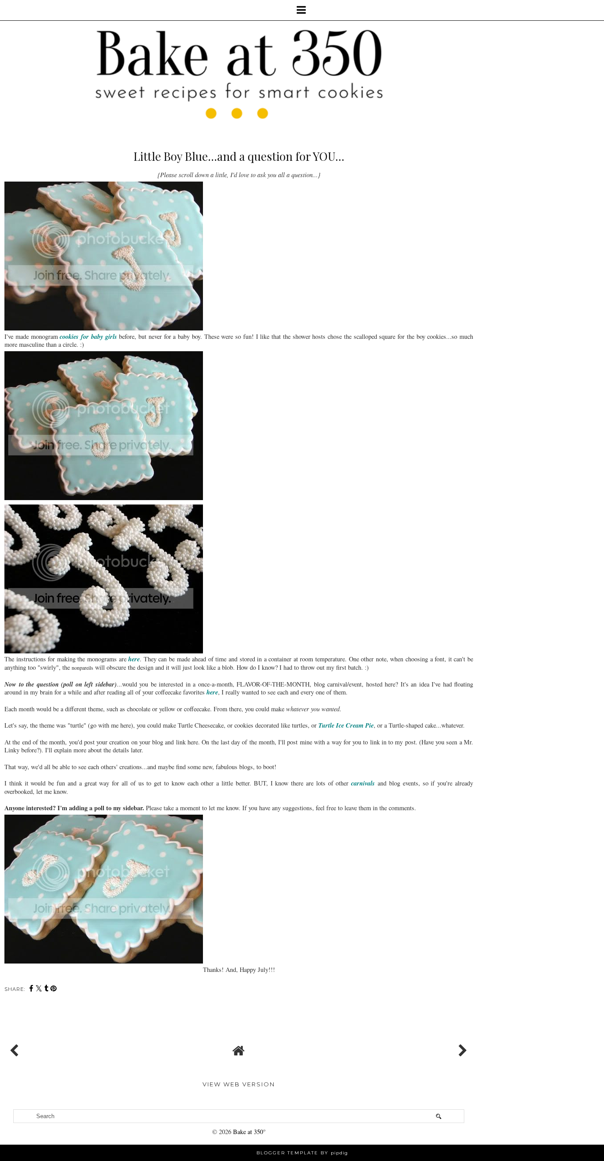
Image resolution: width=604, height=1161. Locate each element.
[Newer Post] (16, 1048)
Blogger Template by (302, 1153)
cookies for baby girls (88, 336)
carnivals (363, 783)
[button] (302, 10)
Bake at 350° (249, 1131)
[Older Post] (461, 1048)
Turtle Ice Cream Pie (346, 725)
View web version (239, 1084)
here (134, 659)
